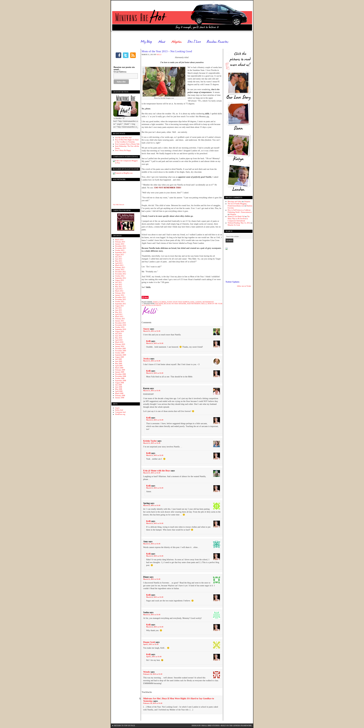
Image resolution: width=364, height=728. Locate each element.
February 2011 (120, 319)
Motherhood (208, 302)
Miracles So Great (234, 225)
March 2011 (119, 317)
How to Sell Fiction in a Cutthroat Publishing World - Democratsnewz (240, 211)
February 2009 (120, 370)
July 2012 (118, 282)
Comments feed (120, 412)
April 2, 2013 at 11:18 (150, 644)
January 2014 (119, 244)
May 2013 (118, 261)
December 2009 (120, 349)
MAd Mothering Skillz (197, 303)
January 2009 (119, 372)
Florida (162, 302)
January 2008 (119, 398)
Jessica (146, 358)
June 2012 (118, 285)
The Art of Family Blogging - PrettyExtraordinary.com (237, 205)
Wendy (146, 672)
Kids (192, 302)
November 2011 (120, 299)
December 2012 (120, 272)
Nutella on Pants (153, 305)
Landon (198, 302)
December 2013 (120, 246)
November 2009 (120, 351)
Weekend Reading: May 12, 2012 (239, 223)
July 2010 (118, 334)
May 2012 (118, 287)
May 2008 (118, 389)
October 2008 (119, 378)
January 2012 (119, 295)
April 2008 (118, 391)
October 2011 (119, 302)
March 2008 (119, 393)
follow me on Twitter (244, 286)
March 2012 (119, 291)
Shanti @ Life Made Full (236, 216)
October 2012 (119, 276)
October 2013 (119, 250)
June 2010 (118, 336)
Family (156, 302)
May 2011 (118, 312)
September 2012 (120, 278)
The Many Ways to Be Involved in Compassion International (239, 218)
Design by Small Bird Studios (206, 726)
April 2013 (118, 263)
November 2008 (120, 376)
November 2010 (120, 325)
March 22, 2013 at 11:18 (151, 579)
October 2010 (119, 327)
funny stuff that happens (178, 302)
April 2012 (118, 289)
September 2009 (120, 355)
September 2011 (120, 304)
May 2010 (118, 338)
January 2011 (119, 321)
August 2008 (119, 383)
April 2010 (118, 340)
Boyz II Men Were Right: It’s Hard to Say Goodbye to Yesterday (126, 141)
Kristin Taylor (150, 441)
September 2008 (120, 381)
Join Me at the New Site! (123, 138)
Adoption (247, 202)
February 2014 (120, 242)
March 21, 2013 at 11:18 (151, 331)
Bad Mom (159, 303)
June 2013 (118, 259)
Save (146, 297)
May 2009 (118, 363)
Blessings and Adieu (234, 202)
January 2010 (119, 346)
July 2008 (118, 385)
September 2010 (120, 329)
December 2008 (120, 374)
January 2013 (119, 270)
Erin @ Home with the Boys (156, 470)
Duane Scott (149, 642)
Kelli (159, 54)
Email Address (120, 72)
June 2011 (118, 310)
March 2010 (119, 342)
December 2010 (120, 323)
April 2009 (118, 366)
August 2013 (119, 255)
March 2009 (119, 368)
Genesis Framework (242, 726)
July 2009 (118, 359)
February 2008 (120, 396)
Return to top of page (124, 726)
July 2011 (118, 308)
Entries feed (119, 410)
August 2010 (119, 331)
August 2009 (119, 357)
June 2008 (118, 387)
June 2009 (118, 361)
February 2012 (120, 293)
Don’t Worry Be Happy (123, 150)
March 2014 (119, 240)
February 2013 (120, 267)
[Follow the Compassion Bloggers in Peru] (125, 163)
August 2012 (119, 280)
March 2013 (119, 265)
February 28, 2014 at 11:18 (152, 674)
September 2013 (120, 252)
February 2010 (120, 344)
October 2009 (119, 353)
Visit (118, 204)
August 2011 (119, 306)
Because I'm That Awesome (175, 303)
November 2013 (120, 248)
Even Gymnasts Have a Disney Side (127, 144)
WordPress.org (120, 414)
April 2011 (118, 314)
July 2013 (118, 257)
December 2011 (120, 297)
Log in (117, 408)
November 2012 (120, 274)
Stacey (146, 329)
